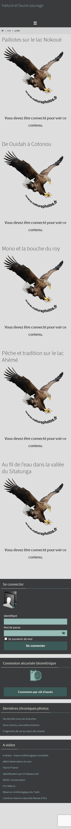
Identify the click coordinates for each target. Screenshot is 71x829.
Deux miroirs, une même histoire (21, 725)
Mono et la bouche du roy (31, 248)
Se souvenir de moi (20, 639)
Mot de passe (12, 627)
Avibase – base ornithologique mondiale (25, 755)
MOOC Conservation (14, 780)
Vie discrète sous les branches (19, 718)
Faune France (10, 767)
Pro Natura (9, 786)
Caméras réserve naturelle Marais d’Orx (25, 798)
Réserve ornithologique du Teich (21, 792)
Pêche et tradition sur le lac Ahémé (33, 356)
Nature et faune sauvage (22, 5)
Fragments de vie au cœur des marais (24, 731)
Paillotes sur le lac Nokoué (32, 39)
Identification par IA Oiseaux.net (21, 773)
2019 (9, 30)
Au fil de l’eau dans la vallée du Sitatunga (33, 468)
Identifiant (10, 616)
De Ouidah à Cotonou (26, 143)
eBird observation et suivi (17, 761)
